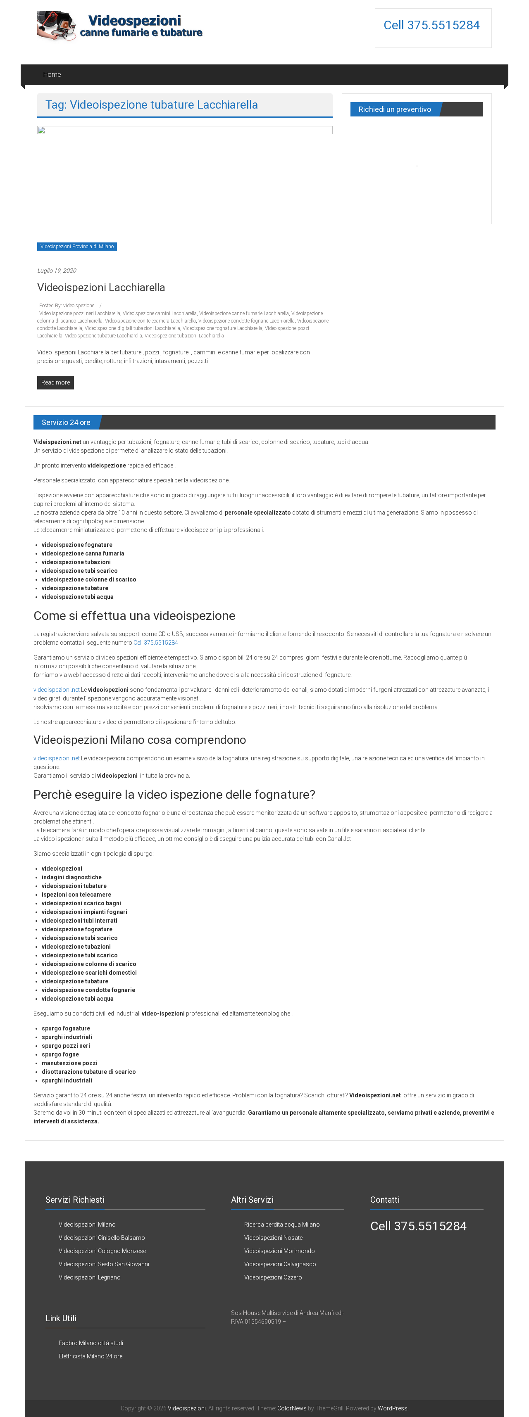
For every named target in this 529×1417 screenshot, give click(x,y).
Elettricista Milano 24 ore (90, 1356)
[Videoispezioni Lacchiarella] (185, 191)
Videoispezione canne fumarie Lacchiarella (244, 313)
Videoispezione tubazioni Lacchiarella (184, 336)
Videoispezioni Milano (87, 1224)
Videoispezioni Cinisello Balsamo (102, 1237)
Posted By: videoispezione (67, 306)
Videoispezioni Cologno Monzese (102, 1251)
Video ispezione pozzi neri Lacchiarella (79, 313)
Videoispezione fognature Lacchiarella (222, 328)
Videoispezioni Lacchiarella (101, 287)
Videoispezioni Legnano (90, 1277)
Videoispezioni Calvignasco (280, 1264)
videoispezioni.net (56, 689)
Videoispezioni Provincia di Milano (77, 246)
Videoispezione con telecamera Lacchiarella (150, 321)
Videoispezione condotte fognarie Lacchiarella (246, 321)
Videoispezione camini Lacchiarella (160, 313)
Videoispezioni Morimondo (279, 1251)
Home (52, 74)
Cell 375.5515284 (433, 25)
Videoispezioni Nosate (273, 1237)
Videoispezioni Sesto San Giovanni (104, 1264)
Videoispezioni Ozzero (273, 1277)
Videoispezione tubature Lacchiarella (103, 336)
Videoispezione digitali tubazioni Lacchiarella (132, 328)
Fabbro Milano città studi (91, 1343)
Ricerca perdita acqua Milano (282, 1224)
